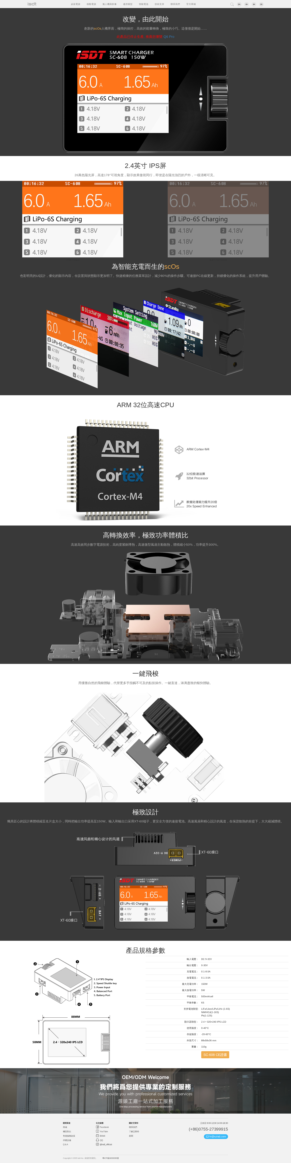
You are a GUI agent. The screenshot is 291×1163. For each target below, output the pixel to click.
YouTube (103, 1131)
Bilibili (102, 1136)
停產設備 (67, 1140)
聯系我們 (175, 4)
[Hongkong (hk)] (254, 4)
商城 (65, 1127)
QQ (101, 1140)
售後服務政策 (69, 1136)
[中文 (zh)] (246, 4)
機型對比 (67, 1131)
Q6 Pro (169, 36)
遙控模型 (128, 4)
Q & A (65, 1144)
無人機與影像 (110, 4)
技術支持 (159, 4)
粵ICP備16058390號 (110, 1158)
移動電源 (91, 4)
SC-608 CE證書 (215, 1055)
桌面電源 (75, 4)
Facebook (104, 1127)
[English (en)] (239, 4)
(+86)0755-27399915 (208, 1129)
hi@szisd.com (217, 1136)
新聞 (131, 1136)
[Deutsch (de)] (261, 4)
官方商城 (191, 4)
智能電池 (143, 4)
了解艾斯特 (134, 1131)
